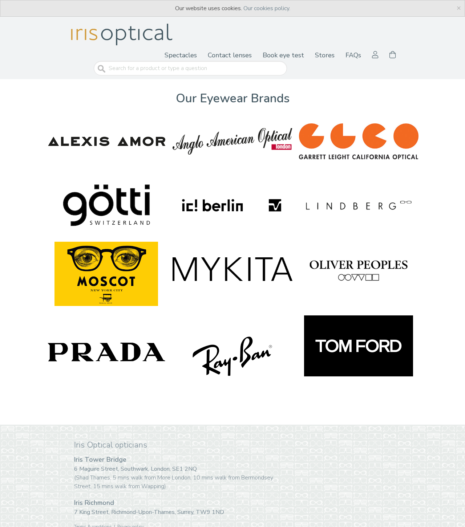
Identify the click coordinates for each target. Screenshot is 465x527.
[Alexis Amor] (106, 141)
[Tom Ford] (358, 345)
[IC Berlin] (232, 205)
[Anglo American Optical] (232, 141)
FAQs (353, 55)
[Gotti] (106, 205)
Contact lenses (230, 55)
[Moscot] (106, 274)
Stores (325, 55)
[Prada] (106, 352)
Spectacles (181, 55)
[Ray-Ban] (232, 356)
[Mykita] (232, 269)
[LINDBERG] (358, 205)
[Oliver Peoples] (358, 269)
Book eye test (283, 55)
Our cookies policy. (266, 8)
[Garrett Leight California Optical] (358, 141)
